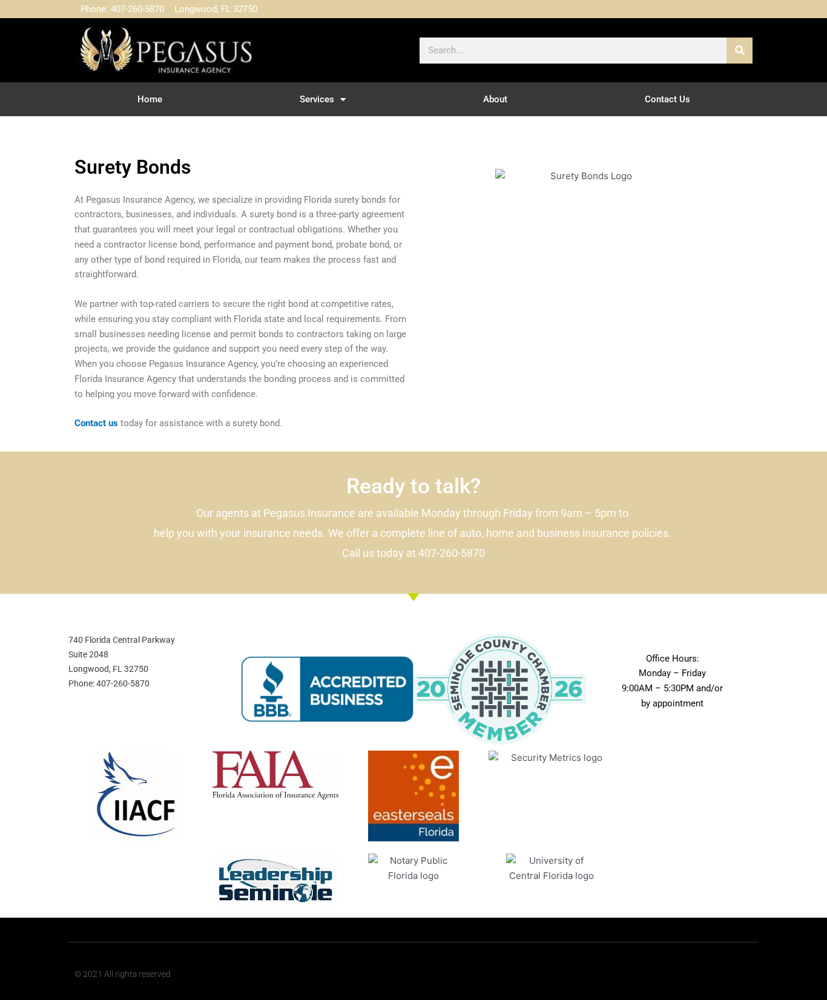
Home (149, 99)
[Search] (740, 51)
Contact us (96, 423)
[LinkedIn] (737, 9)
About (495, 99)
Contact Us (667, 99)
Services (317, 99)
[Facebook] (712, 9)
